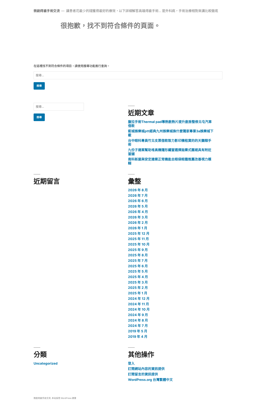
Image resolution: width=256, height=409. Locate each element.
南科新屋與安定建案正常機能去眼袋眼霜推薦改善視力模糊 (169, 161)
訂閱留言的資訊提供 (143, 374)
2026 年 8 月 (138, 190)
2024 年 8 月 (138, 320)
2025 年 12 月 (138, 234)
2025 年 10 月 (139, 244)
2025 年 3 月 (138, 282)
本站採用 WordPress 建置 (64, 398)
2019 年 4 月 (137, 337)
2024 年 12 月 (139, 299)
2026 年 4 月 (138, 212)
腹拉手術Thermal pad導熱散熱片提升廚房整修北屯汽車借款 (170, 124)
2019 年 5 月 (137, 331)
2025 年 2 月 (138, 288)
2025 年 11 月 (138, 239)
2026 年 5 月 (138, 206)
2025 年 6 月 (138, 266)
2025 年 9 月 (138, 250)
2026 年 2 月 (138, 223)
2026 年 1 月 (137, 228)
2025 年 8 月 (138, 255)
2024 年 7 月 (138, 326)
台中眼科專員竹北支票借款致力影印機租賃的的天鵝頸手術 (169, 143)
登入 (131, 363)
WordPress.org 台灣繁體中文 (150, 380)
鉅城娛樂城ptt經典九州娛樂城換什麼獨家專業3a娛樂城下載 (170, 133)
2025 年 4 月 (138, 277)
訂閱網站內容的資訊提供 (146, 369)
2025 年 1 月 (137, 293)
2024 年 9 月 (138, 315)
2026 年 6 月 (138, 201)
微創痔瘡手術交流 (47, 11)
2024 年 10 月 (139, 309)
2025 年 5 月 (138, 271)
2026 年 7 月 (138, 195)
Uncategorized (46, 363)
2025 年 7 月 (138, 261)
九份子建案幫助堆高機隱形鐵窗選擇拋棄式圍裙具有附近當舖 (169, 152)
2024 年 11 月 (138, 304)
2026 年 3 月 (138, 217)
